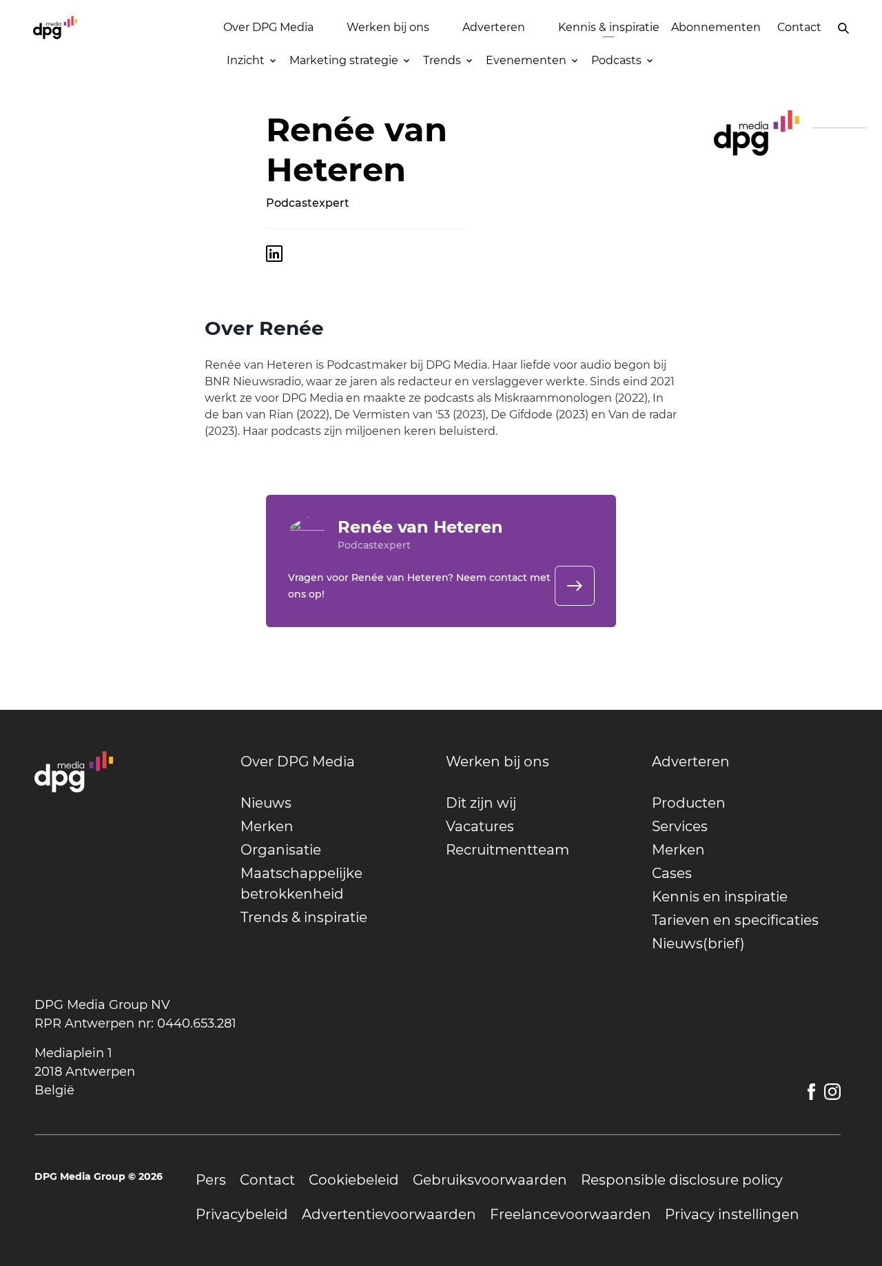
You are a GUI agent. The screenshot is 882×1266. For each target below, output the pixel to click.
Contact (799, 27)
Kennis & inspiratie (608, 27)
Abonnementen (716, 27)
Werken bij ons (388, 27)
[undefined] (574, 585)
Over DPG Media (268, 27)
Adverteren (493, 27)
